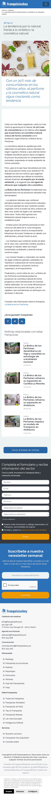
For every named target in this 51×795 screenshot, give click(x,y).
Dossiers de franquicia (22, 770)
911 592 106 (7, 625)
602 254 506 (7, 649)
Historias (9, 679)
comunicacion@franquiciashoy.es (16, 646)
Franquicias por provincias (16, 663)
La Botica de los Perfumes (16, 304)
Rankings (9, 659)
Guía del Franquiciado (14, 683)
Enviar (25, 537)
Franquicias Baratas (14, 715)
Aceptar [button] (9, 791)
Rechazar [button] (20, 791)
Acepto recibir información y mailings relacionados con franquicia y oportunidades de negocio (26, 525)
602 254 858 (7, 638)
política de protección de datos (33, 530)
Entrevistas (10, 675)
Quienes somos (30, 764)
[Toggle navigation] (46, 4)
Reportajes (10, 671)
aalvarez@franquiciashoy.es (14, 635)
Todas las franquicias (14, 698)
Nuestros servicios (13, 734)
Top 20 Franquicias (13, 711)
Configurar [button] (32, 791)
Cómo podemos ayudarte (27, 767)
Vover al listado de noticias (25, 450)
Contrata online (12, 742)
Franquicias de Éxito (14, 707)
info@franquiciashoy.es (12, 622)
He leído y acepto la (25, 530)
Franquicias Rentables (15, 702)
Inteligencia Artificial (14, 723)
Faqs (7, 687)
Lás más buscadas (13, 719)
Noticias (9, 667)
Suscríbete (25, 595)
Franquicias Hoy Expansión (17, 738)
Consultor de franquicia (13, 764)
